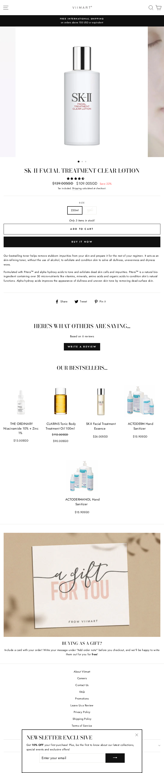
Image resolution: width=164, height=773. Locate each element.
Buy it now (82, 241)
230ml (75, 210)
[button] (76, 179)
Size (82, 202)
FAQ (82, 692)
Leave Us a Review (81, 705)
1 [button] (79, 162)
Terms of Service (82, 726)
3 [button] (86, 162)
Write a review (82, 346)
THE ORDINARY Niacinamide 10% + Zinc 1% (20, 428)
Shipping (77, 188)
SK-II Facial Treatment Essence (101, 426)
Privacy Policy (82, 712)
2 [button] (83, 162)
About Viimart (82, 672)
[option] (82, 20)
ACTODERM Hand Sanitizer (140, 426)
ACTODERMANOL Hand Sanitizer (82, 501)
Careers (82, 678)
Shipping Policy (82, 719)
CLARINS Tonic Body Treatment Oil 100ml (61, 426)
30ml (90, 210)
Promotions (82, 698)
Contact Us (81, 685)
